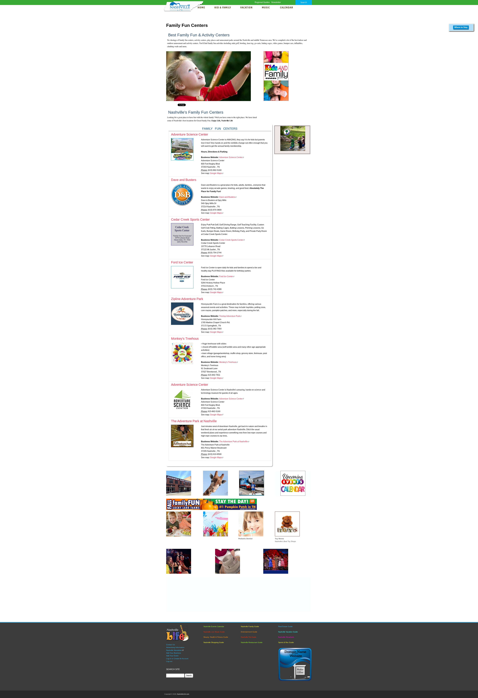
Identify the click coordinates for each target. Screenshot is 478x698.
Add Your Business (173, 653)
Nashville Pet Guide (248, 637)
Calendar (286, 8)
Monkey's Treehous (185, 338)
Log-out (169, 661)
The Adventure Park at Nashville (194, 421)
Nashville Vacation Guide (288, 632)
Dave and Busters (183, 180)
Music (266, 8)
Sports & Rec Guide (286, 642)
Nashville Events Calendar (214, 626)
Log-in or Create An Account (177, 659)
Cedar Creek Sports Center (190, 219)
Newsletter (276, 2)
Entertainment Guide (249, 632)
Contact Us (170, 645)
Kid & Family (222, 8)
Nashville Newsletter (175, 650)
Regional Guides (262, 2)
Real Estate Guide (285, 626)
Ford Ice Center (182, 262)
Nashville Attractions (286, 637)
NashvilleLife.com (183, 694)
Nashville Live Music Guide (214, 632)
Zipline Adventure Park (187, 299)
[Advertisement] (238, 594)
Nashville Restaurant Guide (251, 642)
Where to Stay (461, 27)
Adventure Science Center (189, 134)
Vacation (246, 8)
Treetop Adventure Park (230, 316)
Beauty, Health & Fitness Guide (216, 637)
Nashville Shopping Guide (214, 642)
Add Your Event (172, 656)
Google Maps (216, 173)
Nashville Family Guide (250, 626)
